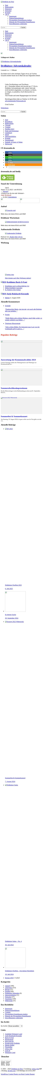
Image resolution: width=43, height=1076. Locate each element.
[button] (8, 152)
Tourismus (8, 999)
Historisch (8, 9)
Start (6, 5)
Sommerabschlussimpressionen (14, 388)
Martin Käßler (9, 1045)
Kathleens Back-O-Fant (17, 282)
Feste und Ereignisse (12, 131)
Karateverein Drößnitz (12, 1043)
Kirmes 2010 (9, 978)
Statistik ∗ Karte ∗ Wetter (14, 142)
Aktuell (7, 986)
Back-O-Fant (9, 1038)
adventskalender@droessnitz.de (15, 101)
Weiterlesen (4, 108)
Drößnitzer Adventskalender (16, 65)
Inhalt (7, 135)
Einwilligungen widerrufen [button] (18, 24)
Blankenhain (9, 1039)
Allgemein (8, 988)
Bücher (7, 989)
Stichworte (8, 144)
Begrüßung (8, 122)
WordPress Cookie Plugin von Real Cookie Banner (18, 1074)
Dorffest (7, 991)
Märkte (7, 298)
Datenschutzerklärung (16, 18)
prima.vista (8, 1049)
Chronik (7, 125)
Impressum (12, 16)
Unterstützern (12, 197)
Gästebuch (8, 133)
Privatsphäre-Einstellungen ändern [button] (20, 20)
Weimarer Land (10, 1052)
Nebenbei (8, 11)
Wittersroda (9, 1001)
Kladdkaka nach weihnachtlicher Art (17, 286)
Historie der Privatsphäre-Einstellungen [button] (22, 22)
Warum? (5, 191)
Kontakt (7, 13)
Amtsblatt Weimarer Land (13, 1034)
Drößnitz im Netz (17, 1069)
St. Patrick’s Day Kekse (13, 290)
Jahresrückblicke (10, 136)
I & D (7, 14)
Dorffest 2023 (9, 129)
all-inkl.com (11, 1071)
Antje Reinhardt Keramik (18, 294)
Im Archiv (4, 1026)
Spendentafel (9, 140)
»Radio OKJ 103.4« (16, 237)
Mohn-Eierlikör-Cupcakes (13, 288)
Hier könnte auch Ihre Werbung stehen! (18, 278)
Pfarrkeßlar (8, 1047)
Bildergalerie (9, 7)
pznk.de (7, 1051)
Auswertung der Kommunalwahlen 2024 (18, 360)
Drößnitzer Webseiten (12, 993)
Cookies (7, 127)
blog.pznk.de (9, 1041)
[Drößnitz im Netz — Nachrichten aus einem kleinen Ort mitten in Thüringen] (7, 2)
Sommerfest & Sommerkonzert (14, 416)
